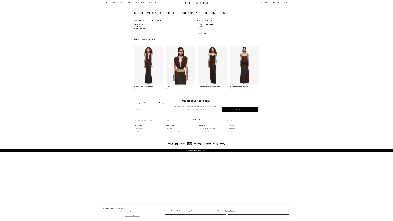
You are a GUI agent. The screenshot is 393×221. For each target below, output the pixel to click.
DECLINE (259, 216)
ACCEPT (195, 216)
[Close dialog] (219, 99)
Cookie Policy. (230, 211)
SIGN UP (196, 120)
